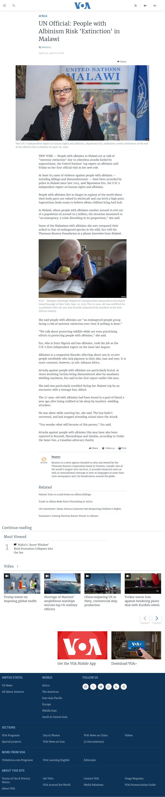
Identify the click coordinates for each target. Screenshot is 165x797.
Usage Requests (134, 778)
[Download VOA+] (136, 645)
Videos (129, 735)
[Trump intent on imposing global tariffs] (22, 583)
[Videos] (145, 5)
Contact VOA (91, 778)
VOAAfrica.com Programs (17, 760)
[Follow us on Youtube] (101, 687)
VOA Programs (11, 735)
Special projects (11, 741)
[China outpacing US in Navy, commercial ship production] (102, 583)
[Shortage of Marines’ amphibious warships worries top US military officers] (62, 583)
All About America (13, 691)
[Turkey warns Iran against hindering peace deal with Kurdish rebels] (143, 583)
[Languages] (135, 5)
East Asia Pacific (52, 698)
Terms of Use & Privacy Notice (16, 780)
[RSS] (116, 687)
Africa (43, 16)
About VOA (8, 788)
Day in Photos (51, 735)
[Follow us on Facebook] (85, 687)
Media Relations (93, 784)
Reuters (46, 47)
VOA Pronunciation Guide (140, 784)
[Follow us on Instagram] (108, 687)
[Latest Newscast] (155, 5)
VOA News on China (96, 735)
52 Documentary (94, 741)
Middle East (49, 710)
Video (9, 566)
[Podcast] (124, 687)
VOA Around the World (56, 784)
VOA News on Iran (54, 741)
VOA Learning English (56, 760)
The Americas (50, 691)
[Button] (121, 61)
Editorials (90, 760)
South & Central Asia (54, 717)
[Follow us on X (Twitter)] (93, 687)
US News (7, 685)
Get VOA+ (48, 778)
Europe (46, 704)
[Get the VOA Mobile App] (82, 645)
